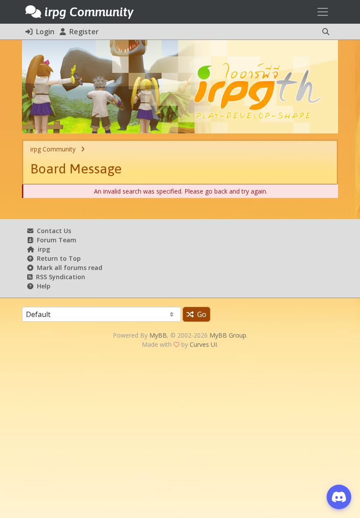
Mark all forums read (67, 267)
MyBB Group (227, 335)
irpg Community (53, 149)
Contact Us (52, 231)
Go (200, 314)
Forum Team (54, 240)
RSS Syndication (58, 277)
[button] (326, 31)
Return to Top (57, 258)
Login (43, 31)
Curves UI (203, 344)
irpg (42, 249)
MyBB (158, 335)
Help (41, 286)
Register (82, 31)
